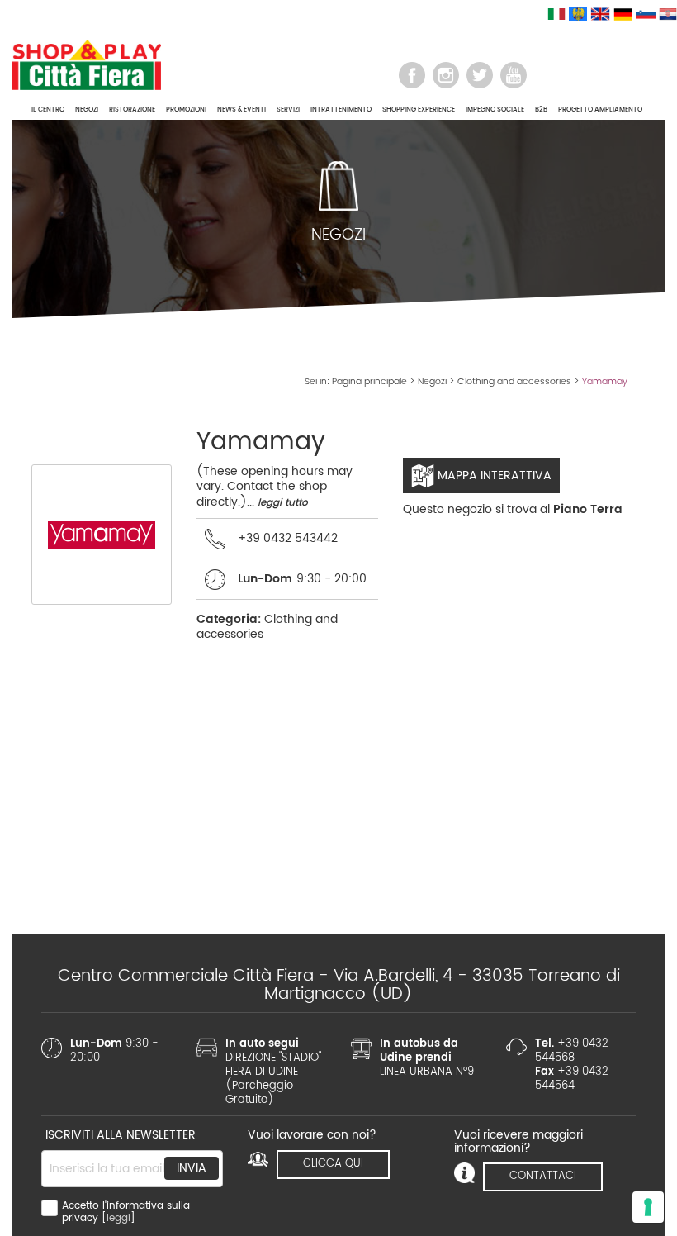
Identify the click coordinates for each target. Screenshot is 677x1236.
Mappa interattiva (493, 475)
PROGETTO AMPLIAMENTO (600, 109)
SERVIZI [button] (288, 109)
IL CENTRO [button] (47, 109)
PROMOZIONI (186, 109)
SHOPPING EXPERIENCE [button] (418, 109)
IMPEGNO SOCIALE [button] (495, 109)
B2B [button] (541, 109)
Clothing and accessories (514, 381)
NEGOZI (86, 109)
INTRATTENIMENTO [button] (341, 109)
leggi (118, 1218)
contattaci (542, 1176)
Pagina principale (369, 381)
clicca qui (333, 1163)
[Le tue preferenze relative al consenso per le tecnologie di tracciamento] (648, 1207)
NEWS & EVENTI (241, 109)
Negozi (432, 381)
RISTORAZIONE (132, 109)
